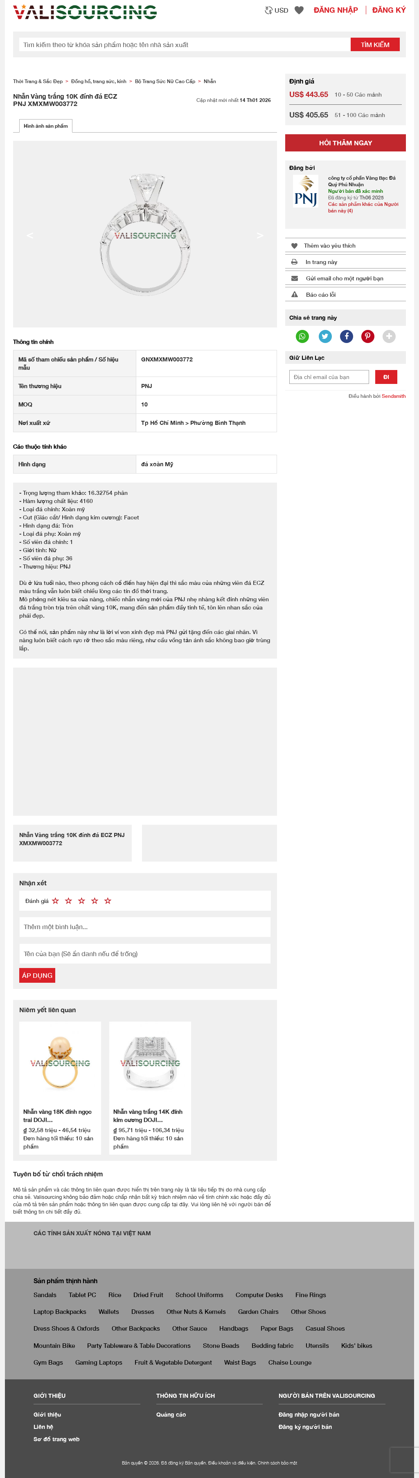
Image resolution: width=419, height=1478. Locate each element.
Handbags (233, 1328)
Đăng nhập (336, 10)
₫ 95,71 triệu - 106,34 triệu (148, 1129)
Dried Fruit (148, 1294)
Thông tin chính (33, 341)
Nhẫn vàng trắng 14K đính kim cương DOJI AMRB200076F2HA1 (147, 1116)
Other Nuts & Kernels (196, 1311)
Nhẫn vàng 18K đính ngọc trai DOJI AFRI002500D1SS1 (57, 1116)
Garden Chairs (258, 1311)
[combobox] (276, 10)
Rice (114, 1294)
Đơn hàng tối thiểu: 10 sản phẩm (58, 1142)
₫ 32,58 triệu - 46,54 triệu (56, 1129)
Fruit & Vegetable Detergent (173, 1362)
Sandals (45, 1294)
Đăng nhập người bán (309, 1414)
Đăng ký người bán (305, 1426)
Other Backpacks (136, 1328)
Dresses (142, 1311)
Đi (386, 376)
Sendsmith (394, 396)
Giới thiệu (47, 1414)
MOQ (25, 404)
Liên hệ (43, 1426)
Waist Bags (240, 1362)
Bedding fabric (272, 1345)
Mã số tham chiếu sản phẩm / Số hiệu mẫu (68, 363)
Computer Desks (259, 1294)
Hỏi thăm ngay (345, 143)
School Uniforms (199, 1294)
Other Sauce (189, 1328)
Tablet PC (82, 1294)
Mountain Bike (54, 1345)
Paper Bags (277, 1328)
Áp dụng (37, 975)
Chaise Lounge (289, 1362)
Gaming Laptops (98, 1362)
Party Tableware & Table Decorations (139, 1345)
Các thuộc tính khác (40, 446)
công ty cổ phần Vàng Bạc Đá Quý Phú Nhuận (362, 181)
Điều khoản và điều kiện (231, 1462)
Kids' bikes (356, 1345)
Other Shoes (308, 1311)
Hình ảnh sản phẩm (46, 126)
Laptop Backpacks (60, 1311)
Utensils (317, 1345)
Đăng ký (389, 10)
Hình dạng (31, 463)
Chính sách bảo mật (277, 1462)
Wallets (109, 1311)
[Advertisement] (145, 737)
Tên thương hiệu (39, 385)
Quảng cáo (171, 1414)
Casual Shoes (325, 1328)
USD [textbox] (281, 10)
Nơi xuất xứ (34, 422)
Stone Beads (221, 1345)
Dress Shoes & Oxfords (66, 1328)
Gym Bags (48, 1362)
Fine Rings (310, 1294)
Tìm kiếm (375, 44)
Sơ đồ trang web (57, 1438)
